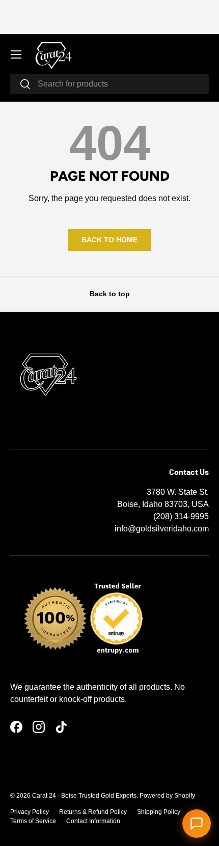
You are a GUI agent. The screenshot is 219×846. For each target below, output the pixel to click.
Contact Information (93, 821)
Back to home (109, 240)
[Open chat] (196, 823)
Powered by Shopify (167, 795)
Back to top (110, 294)
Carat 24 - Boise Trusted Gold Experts (84, 795)
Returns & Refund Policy (93, 811)
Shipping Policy (158, 811)
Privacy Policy (29, 811)
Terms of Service (33, 821)
